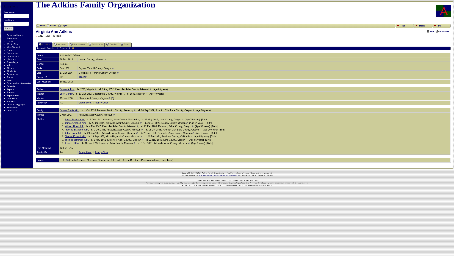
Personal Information (46, 48)
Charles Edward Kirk (75, 136)
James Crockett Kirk (75, 123)
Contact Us (12, 110)
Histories (11, 59)
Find (403, 26)
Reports (10, 89)
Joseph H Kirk (72, 143)
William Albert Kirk (74, 126)
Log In (10, 40)
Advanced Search (15, 34)
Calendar (11, 86)
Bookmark (444, 31)
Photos (10, 50)
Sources (11, 92)
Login (64, 26)
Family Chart (101, 102)
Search (11, 5)
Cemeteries (12, 74)
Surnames (12, 37)
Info (439, 26)
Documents (12, 53)
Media (422, 26)
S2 (67, 160)
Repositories (13, 95)
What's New (12, 44)
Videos (10, 65)
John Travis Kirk (73, 133)
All (73, 48)
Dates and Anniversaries (19, 83)
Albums (10, 68)
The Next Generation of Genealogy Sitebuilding (219, 175)
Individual (46, 44)
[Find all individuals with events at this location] (105, 59)
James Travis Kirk (69, 110)
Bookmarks (12, 107)
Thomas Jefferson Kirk (76, 139)
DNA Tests (12, 98)
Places (10, 77)
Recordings (12, 62)
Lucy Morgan (66, 93)
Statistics (11, 101)
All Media (11, 71)
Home (42, 26)
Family (126, 44)
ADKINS (83, 77)
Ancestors (61, 44)
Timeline (113, 44)
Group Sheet (85, 102)
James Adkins (67, 89)
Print (432, 31)
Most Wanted (13, 47)
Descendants (79, 44)
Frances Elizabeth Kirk (76, 129)
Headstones (13, 56)
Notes (10, 80)
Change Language (16, 104)
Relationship (97, 44)
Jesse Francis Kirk (74, 119)
